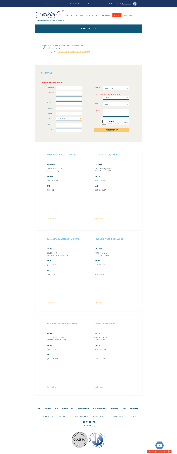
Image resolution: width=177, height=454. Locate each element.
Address (49, 108)
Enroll (117, 15)
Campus (97, 87)
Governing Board (67, 408)
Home (38, 408)
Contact (108, 15)
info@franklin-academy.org (51, 48)
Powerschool (114, 408)
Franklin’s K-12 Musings (88, 426)
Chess (88, 15)
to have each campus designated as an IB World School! (86, 4)
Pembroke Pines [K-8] (99, 416)
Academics (69, 15)
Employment (99, 15)
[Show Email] (169, 451)
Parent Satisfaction (99, 408)
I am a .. (96, 103)
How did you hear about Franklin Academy (107, 94)
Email (49, 98)
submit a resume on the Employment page (74, 52)
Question (97, 110)
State (48, 118)
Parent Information (83, 408)
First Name (50, 87)
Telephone (50, 103)
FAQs (56, 408)
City (48, 125)
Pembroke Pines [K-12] (117, 416)
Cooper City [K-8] (63, 416)
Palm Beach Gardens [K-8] (80, 416)
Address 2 (50, 113)
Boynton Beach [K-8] (47, 416)
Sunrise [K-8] (132, 416)
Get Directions (51, 218)
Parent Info (79, 15)
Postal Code (51, 130)
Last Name (50, 93)
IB (92, 15)
